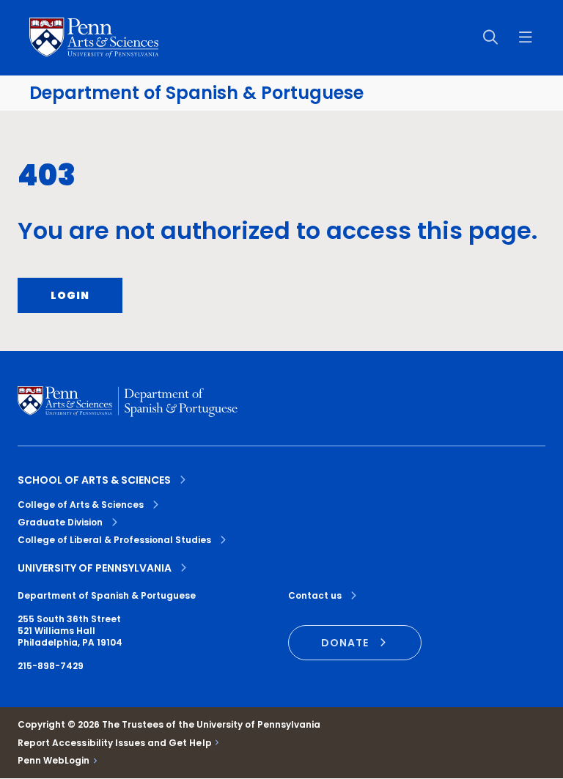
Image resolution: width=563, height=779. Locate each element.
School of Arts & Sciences (94, 480)
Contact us (315, 596)
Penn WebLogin (54, 761)
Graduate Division (60, 522)
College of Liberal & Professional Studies (114, 540)
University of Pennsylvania (95, 568)
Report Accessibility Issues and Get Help (115, 743)
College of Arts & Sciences (81, 504)
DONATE (345, 642)
